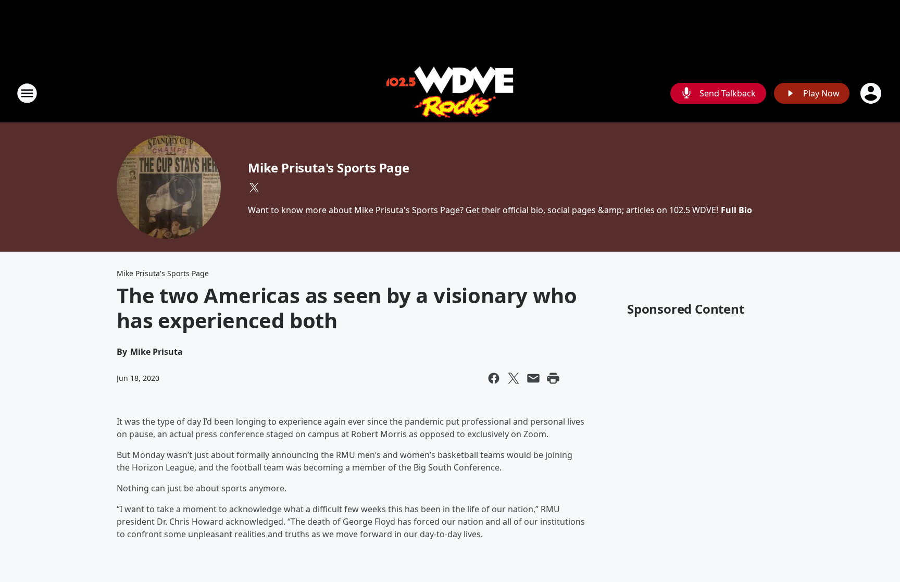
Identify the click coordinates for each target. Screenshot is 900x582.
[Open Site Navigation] (27, 93)
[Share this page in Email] (533, 378)
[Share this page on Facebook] (493, 378)
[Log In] (871, 93)
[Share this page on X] (513, 378)
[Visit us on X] (254, 187)
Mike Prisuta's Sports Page (328, 167)
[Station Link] (450, 93)
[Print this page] (553, 378)
